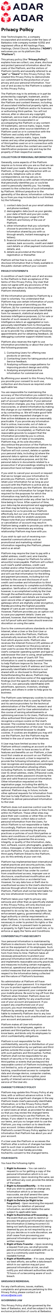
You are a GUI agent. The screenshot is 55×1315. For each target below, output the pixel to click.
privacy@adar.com (11, 1295)
